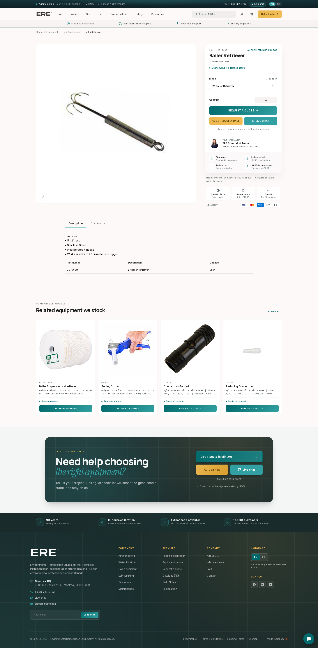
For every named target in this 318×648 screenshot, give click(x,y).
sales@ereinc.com (45, 603)
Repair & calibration (174, 555)
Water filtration (127, 562)
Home (39, 32)
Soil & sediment (128, 569)
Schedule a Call (227, 121)
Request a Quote (241, 110)
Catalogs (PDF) (171, 575)
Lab (101, 14)
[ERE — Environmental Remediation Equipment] (44, 14)
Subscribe (90, 614)
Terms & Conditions (212, 639)
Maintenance (126, 588)
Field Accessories (71, 32)
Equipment (52, 32)
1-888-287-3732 (45, 591)
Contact (211, 575)
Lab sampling (126, 575)
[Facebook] (254, 584)
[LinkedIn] (262, 584)
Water (74, 14)
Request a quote (172, 569)
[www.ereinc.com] (70, 552)
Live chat (262, 121)
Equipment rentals (173, 562)
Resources (157, 14)
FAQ (209, 569)
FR (278, 4)
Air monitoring (127, 555)
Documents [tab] (98, 223)
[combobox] (216, 14)
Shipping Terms (235, 639)
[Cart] (251, 14)
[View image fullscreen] (43, 197)
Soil (88, 14)
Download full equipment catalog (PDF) (222, 486)
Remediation (119, 14)
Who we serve (215, 562)
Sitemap (253, 639)
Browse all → (274, 311)
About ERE (213, 555)
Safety (139, 14)
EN (272, 4)
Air (60, 14)
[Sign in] (242, 14)
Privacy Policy (189, 639)
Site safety (125, 582)
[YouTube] (270, 584)
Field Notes (169, 582)
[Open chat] (308, 638)
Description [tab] (75, 223)
